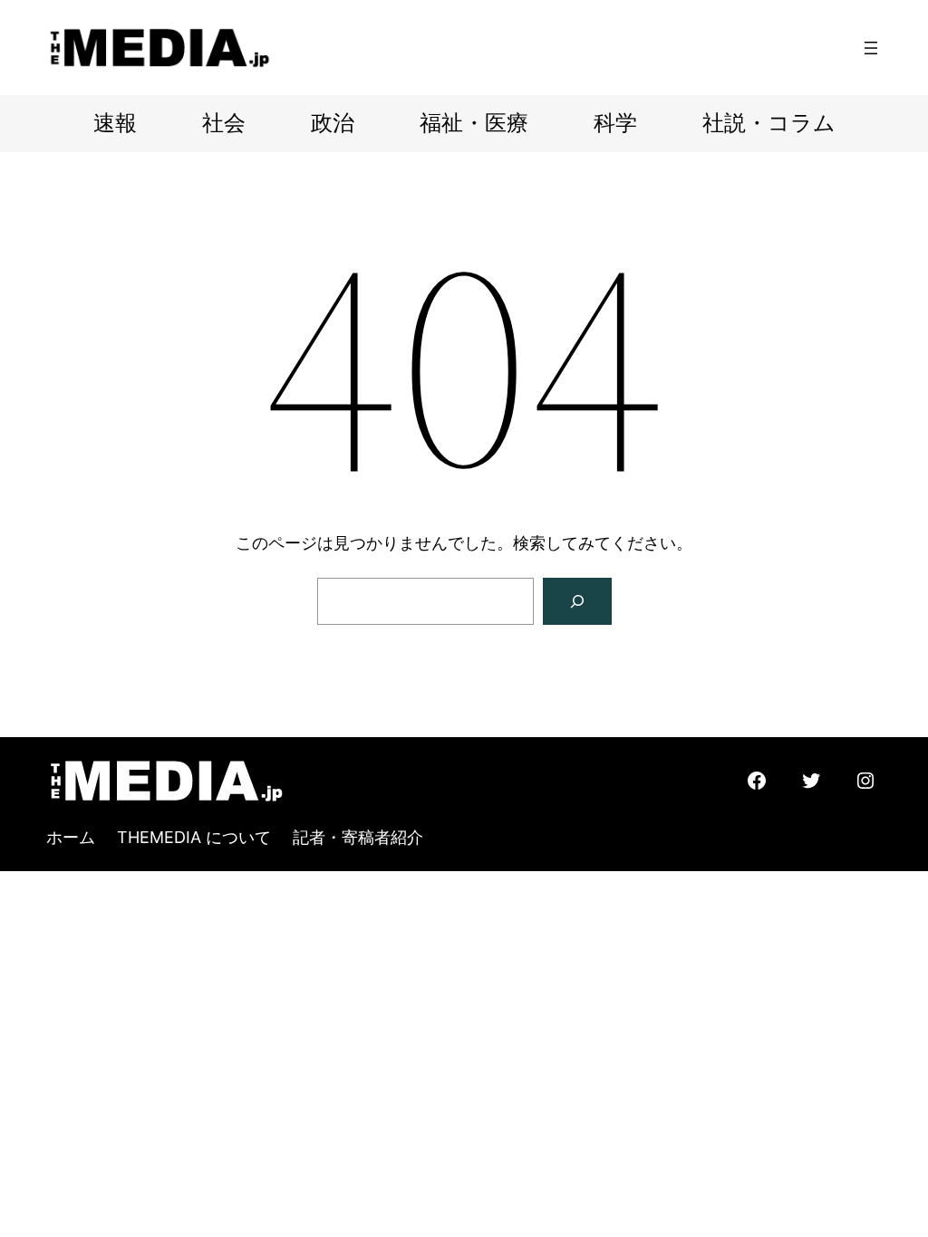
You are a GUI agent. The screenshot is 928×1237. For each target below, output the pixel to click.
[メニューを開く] (871, 48)
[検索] (577, 601)
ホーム (70, 837)
